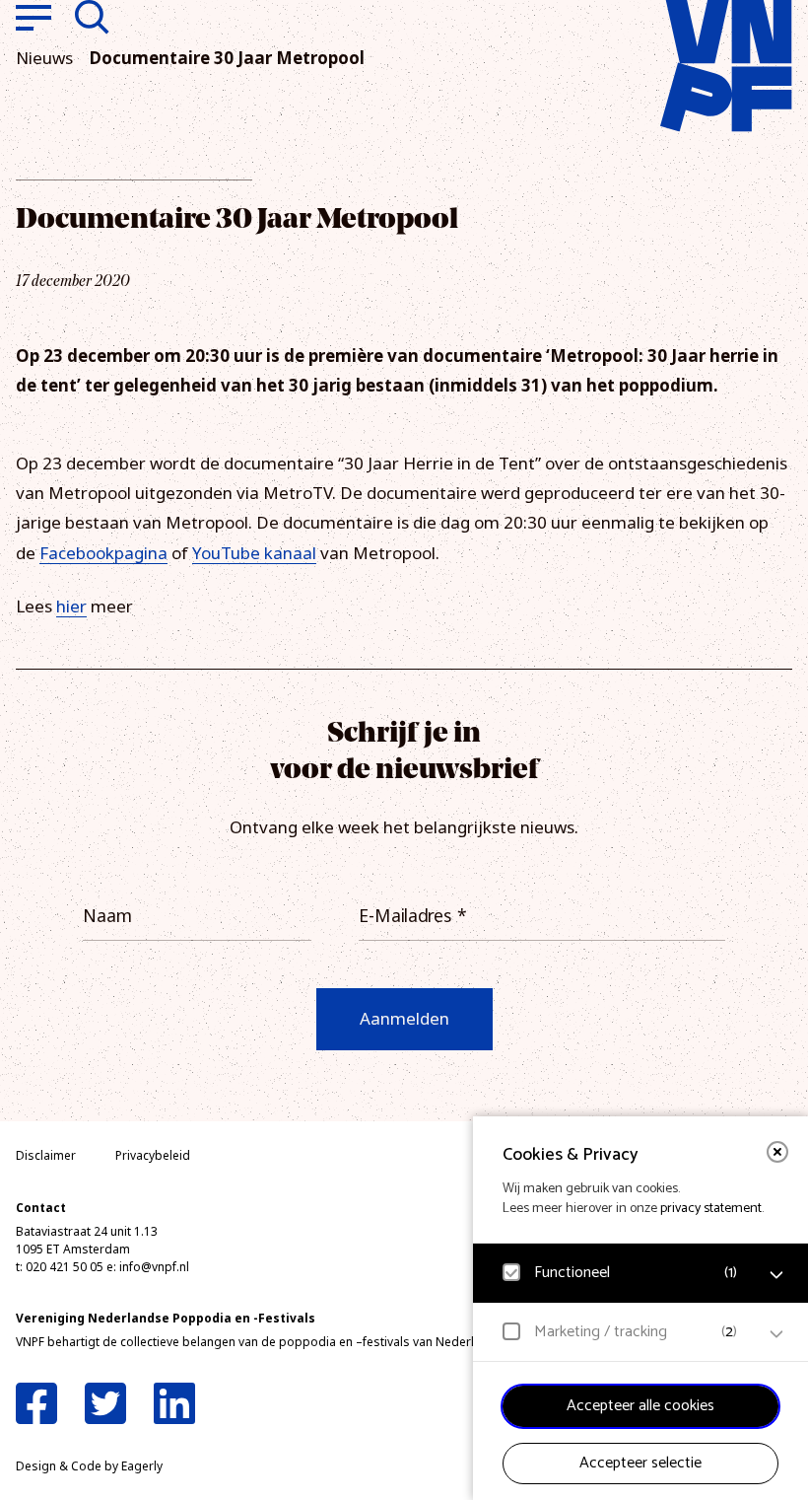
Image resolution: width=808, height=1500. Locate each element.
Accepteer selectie (640, 1463)
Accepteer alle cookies (640, 1406)
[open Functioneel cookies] (776, 1275)
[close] (777, 1152)
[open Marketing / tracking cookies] (776, 1334)
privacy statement (711, 1208)
